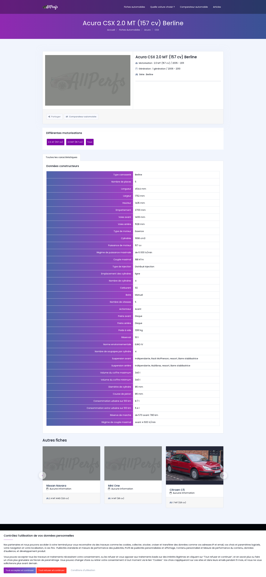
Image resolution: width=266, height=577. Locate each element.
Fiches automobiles (134, 6)
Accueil (111, 29)
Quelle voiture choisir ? (162, 6)
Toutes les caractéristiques (61, 157)
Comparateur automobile (194, 6)
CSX (157, 29)
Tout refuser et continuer (51, 570)
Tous (89, 142)
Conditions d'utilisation (83, 570)
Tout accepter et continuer (20, 570)
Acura (147, 29)
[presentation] (42, 475)
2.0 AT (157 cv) (55, 142)
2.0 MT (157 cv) (75, 142)
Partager (56, 116)
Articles (217, 6)
